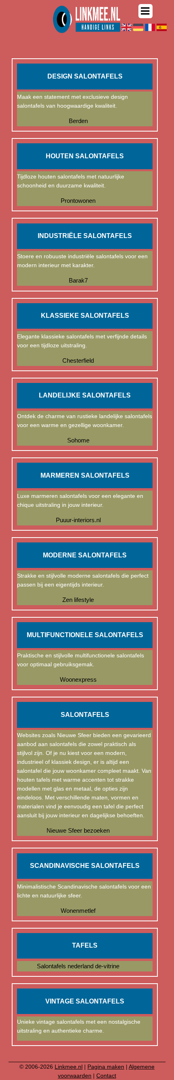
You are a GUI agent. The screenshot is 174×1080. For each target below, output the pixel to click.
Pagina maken (105, 1066)
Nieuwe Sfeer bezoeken (78, 830)
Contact (106, 1075)
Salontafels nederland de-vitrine (78, 966)
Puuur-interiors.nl (78, 520)
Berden (78, 120)
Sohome (78, 440)
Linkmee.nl (69, 1066)
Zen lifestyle (78, 599)
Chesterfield (78, 360)
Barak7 (78, 280)
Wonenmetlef (78, 910)
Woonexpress (78, 679)
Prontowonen (78, 200)
